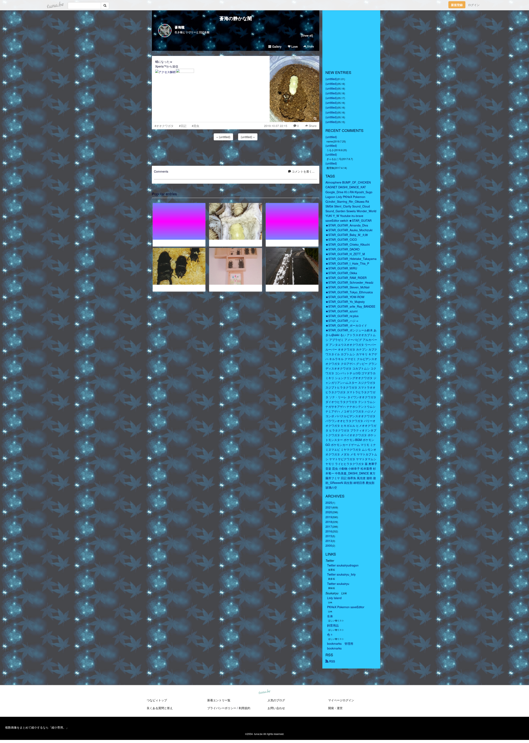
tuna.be (264, 692)
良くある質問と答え (160, 708)
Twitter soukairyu (338, 584)
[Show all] (307, 35)
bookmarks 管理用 (340, 643)
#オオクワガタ (164, 126)
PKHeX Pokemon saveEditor (345, 607)
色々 (330, 634)
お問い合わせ (276, 708)
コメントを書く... (303, 171)
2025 (328, 502)
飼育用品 (333, 625)
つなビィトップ (157, 700)
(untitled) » (248, 137)
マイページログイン (341, 700)
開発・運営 (335, 708)
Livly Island (334, 598)
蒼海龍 (180, 27)
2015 (328, 536)
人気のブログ (276, 700)
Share (310, 46)
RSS (331, 661)
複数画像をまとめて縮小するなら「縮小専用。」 (37, 727)
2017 (328, 526)
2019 (328, 517)
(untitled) (331, 79)
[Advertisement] (235, 152)
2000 (328, 545)
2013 (328, 541)
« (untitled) (223, 137)
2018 (328, 522)
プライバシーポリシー (221, 708)
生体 (330, 616)
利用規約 (244, 708)
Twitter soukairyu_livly (341, 574)
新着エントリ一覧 (218, 700)
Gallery (276, 46)
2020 (328, 512)
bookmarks (334, 648)
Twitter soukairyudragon (343, 565)
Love (294, 46)
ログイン (474, 5)
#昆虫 (195, 126)
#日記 (182, 126)
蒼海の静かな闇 (235, 18)
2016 (328, 531)
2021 (328, 507)
